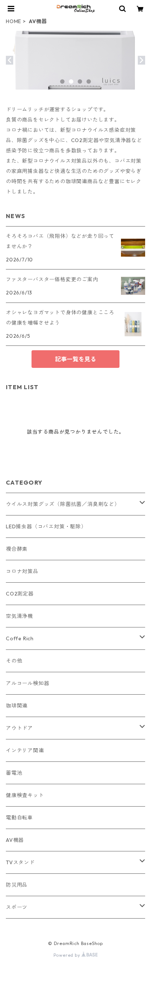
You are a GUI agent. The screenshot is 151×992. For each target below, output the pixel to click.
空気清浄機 (19, 616)
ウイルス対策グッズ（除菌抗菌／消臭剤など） (63, 504)
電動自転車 (19, 817)
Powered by (68, 955)
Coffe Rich (20, 638)
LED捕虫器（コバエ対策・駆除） (46, 526)
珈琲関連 (16, 705)
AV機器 (15, 840)
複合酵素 (16, 549)
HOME (13, 21)
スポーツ (16, 907)
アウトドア (19, 728)
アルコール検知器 (27, 683)
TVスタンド (20, 862)
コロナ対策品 (22, 571)
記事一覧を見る (75, 359)
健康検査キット (25, 795)
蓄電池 (14, 773)
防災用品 (16, 884)
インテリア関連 (25, 750)
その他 (14, 661)
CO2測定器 (20, 593)
